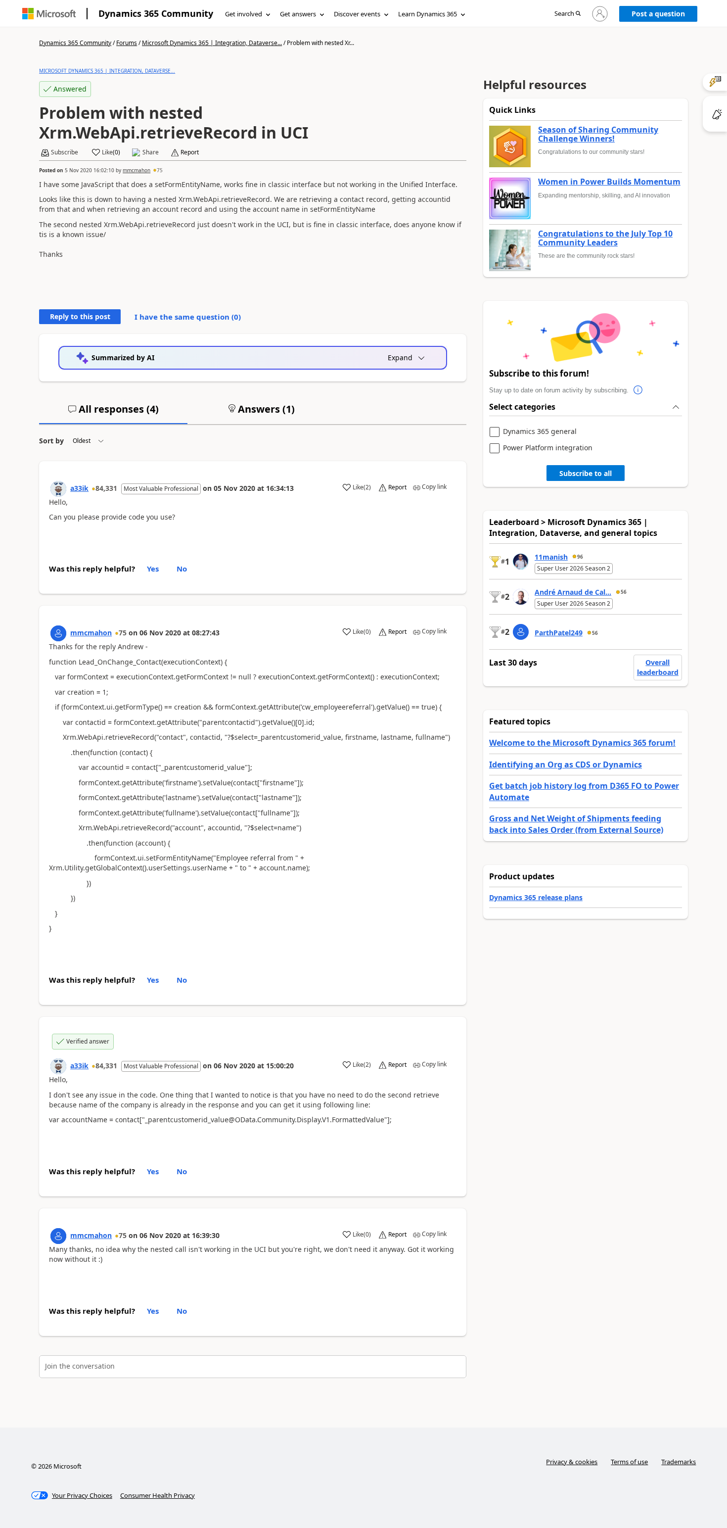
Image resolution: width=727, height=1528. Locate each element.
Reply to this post (80, 316)
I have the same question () (188, 317)
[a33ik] (58, 489)
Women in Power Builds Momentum (609, 182)
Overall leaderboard (658, 667)
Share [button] (150, 152)
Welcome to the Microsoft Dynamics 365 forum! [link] (582, 742)
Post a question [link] (658, 13)
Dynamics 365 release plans (536, 897)
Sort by (51, 440)
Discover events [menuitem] (357, 13)
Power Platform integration (547, 448)
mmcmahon (136, 170)
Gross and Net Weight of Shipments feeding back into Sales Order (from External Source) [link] (576, 824)
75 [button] (160, 170)
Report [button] (190, 152)
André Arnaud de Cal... (573, 592)
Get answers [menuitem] (298, 13)
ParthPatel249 (559, 632)
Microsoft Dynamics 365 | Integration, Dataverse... (212, 43)
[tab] (113, 413)
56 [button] (624, 591)
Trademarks (678, 1461)
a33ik (79, 488)
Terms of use (629, 1461)
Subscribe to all (585, 473)
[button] (567, 14)
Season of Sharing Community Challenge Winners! (598, 134)
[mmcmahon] (58, 633)
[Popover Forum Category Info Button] (638, 390)
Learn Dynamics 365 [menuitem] (427, 13)
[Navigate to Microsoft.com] (49, 13)
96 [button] (580, 556)
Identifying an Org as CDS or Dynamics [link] (565, 764)
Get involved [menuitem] (243, 13)
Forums (126, 43)
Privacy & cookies (571, 1461)
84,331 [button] (106, 488)
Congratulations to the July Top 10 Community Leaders (605, 238)
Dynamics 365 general (540, 432)
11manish (551, 557)
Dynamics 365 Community (155, 13)
